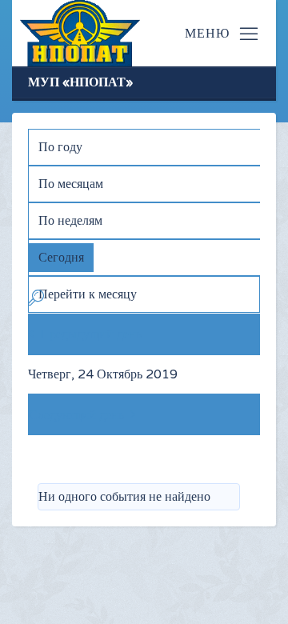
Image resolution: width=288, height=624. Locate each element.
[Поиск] (36, 301)
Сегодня (61, 258)
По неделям (70, 221)
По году (60, 147)
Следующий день (76, 415)
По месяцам (70, 184)
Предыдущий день (91, 334)
